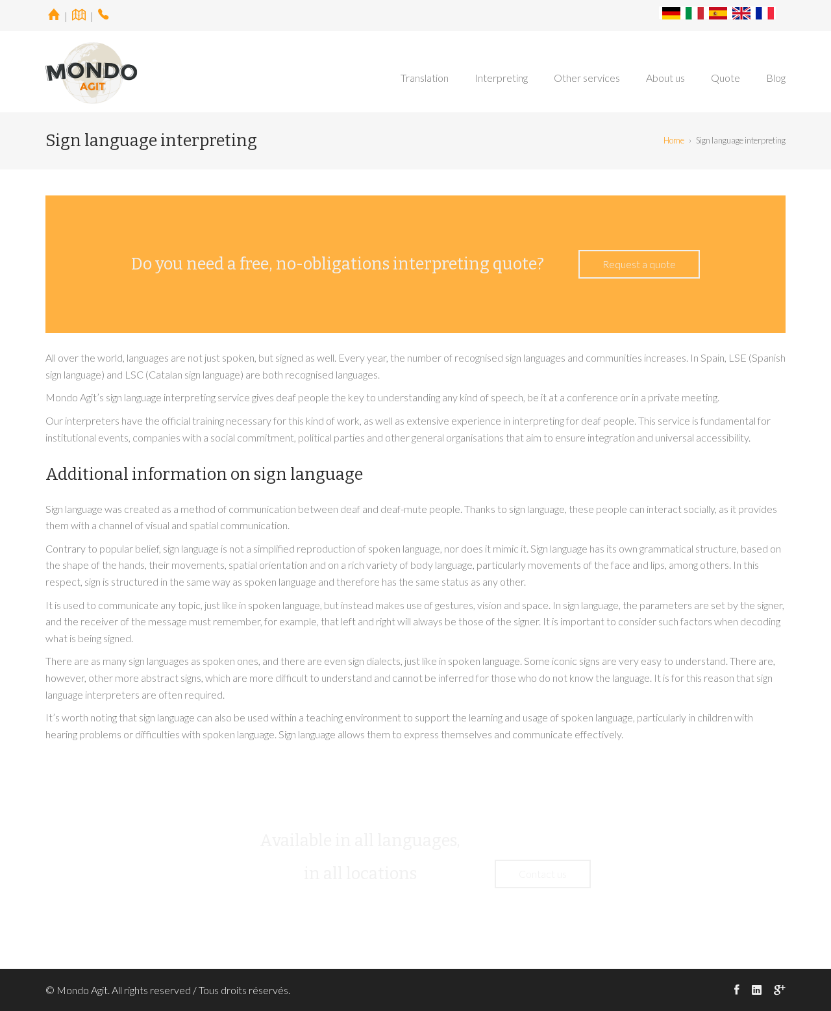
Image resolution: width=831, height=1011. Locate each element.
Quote (725, 77)
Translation (425, 77)
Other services (587, 77)
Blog (776, 77)
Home (674, 140)
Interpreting (501, 77)
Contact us (543, 873)
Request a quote (639, 264)
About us (665, 77)
